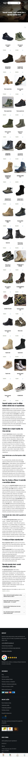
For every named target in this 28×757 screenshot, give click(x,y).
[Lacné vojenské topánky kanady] (20, 145)
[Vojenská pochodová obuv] (20, 300)
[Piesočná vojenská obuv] (8, 387)
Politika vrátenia (5, 710)
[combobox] (12, 3)
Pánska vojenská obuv (7, 89)
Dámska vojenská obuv (20, 89)
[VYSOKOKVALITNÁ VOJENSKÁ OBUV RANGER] (8, 167)
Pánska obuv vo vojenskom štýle (20, 243)
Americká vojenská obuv (20, 374)
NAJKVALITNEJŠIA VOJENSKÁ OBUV (8, 67)
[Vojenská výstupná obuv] (8, 322)
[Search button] (18, 3)
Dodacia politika (5, 677)
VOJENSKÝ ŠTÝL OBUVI (7, 308)
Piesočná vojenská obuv (8, 396)
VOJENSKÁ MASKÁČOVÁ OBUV (20, 287)
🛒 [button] (10, 50)
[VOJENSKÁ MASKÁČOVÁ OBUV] (20, 278)
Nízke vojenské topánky (20, 45)
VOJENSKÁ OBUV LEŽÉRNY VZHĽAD (20, 67)
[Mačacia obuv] (20, 322)
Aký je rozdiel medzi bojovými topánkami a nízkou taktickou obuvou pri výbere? (13, 595)
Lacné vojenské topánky (7, 45)
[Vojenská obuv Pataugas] (20, 123)
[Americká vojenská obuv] (20, 365)
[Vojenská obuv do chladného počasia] (8, 190)
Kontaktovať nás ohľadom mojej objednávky (11, 648)
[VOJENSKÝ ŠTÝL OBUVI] (8, 300)
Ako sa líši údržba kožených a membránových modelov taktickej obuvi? (12, 612)
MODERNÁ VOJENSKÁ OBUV (20, 176)
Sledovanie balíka (5, 705)
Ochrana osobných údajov (7, 679)
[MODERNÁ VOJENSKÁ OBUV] (20, 167)
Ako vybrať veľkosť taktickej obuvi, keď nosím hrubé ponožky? (12, 606)
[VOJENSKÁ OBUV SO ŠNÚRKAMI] (20, 256)
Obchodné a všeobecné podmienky (9, 684)
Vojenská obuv (7, 352)
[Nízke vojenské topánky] (20, 36)
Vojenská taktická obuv (20, 221)
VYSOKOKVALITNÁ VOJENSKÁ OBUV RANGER (8, 177)
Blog (3, 674)
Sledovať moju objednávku (7, 646)
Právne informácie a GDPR (7, 686)
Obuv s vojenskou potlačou (8, 287)
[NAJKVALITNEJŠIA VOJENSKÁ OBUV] (8, 58)
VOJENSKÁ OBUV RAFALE (8, 221)
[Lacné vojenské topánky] (8, 36)
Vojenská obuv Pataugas (20, 132)
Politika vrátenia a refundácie (8, 681)
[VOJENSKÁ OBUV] (20, 387)
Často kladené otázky (6, 703)
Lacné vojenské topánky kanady (20, 154)
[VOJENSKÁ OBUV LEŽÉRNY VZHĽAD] (20, 58)
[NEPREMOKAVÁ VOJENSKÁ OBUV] (8, 145)
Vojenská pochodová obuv (20, 309)
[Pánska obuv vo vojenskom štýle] (20, 234)
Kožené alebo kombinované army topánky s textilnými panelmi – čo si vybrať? (11, 601)
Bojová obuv (8, 242)
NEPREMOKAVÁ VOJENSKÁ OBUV (8, 154)
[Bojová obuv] (8, 234)
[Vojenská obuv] (8, 344)
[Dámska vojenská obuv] (20, 80)
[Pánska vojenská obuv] (8, 80)
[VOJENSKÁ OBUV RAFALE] (8, 212)
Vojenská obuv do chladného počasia (8, 199)
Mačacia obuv (20, 330)
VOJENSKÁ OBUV (20, 395)
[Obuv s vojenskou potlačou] (8, 278)
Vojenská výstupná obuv (8, 331)
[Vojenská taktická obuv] (20, 212)
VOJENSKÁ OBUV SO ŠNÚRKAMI (20, 265)
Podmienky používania (6, 707)
